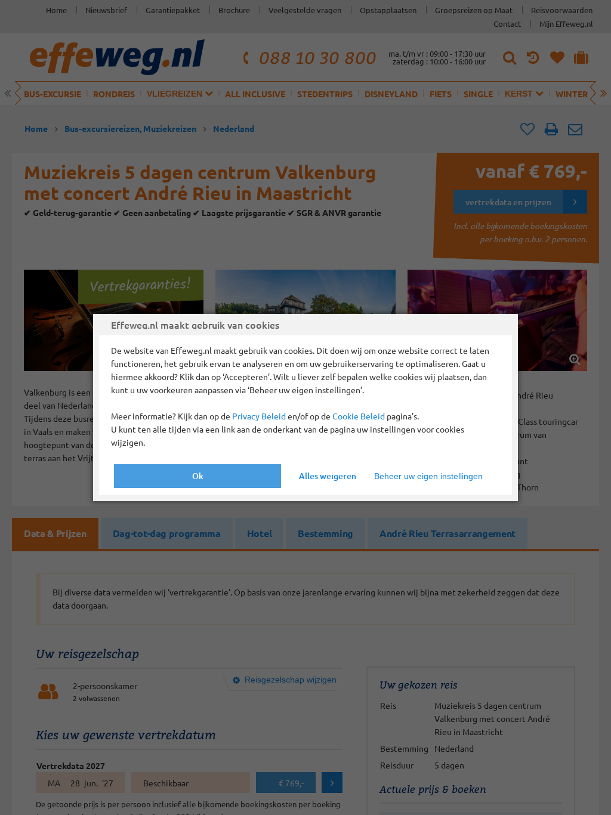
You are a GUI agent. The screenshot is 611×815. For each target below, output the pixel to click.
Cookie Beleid (358, 415)
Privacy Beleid (259, 415)
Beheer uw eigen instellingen (428, 476)
